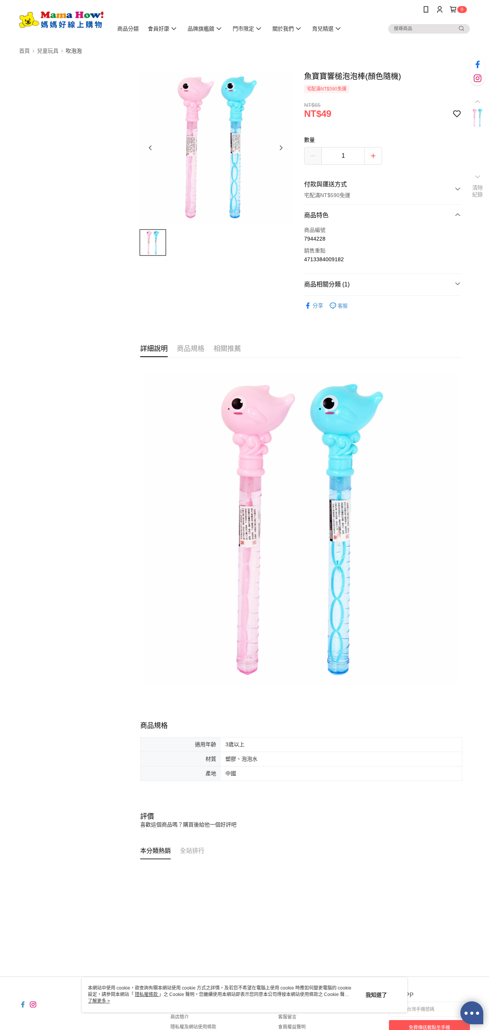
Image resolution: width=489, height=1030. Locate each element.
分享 (318, 305)
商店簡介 (179, 1017)
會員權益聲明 (292, 1027)
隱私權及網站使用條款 (193, 1027)
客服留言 (287, 1017)
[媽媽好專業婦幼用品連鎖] (61, 20)
